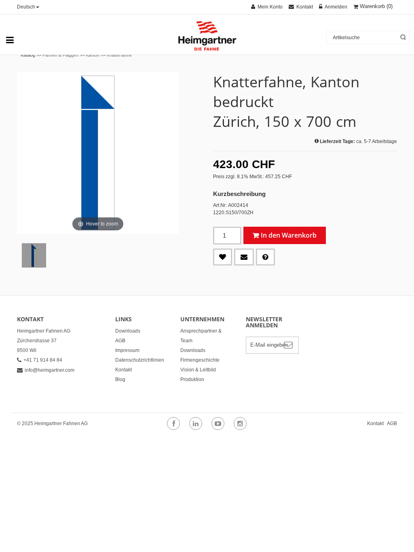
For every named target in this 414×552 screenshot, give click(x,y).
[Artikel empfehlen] (244, 257)
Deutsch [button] (26, 7)
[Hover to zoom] (98, 152)
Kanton (92, 55)
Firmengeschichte (200, 360)
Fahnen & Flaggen (60, 55)
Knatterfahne (119, 55)
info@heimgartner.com (49, 370)
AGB (120, 340)
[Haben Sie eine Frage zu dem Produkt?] (265, 257)
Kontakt (123, 370)
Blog (120, 379)
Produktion (192, 379)
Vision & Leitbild (198, 370)
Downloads (127, 331)
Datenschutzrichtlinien (139, 360)
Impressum (127, 350)
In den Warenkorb (289, 235)
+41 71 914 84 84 (42, 360)
